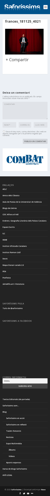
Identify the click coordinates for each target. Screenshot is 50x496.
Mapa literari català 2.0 (13, 265)
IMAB (5, 240)
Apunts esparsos (13, 462)
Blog (5, 412)
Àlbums (12, 450)
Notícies (9, 437)
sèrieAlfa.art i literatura (13, 284)
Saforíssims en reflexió (16, 424)
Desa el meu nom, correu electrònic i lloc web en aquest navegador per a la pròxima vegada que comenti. (24, 133)
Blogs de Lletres (10, 208)
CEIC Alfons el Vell (10, 214)
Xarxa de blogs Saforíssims (15, 469)
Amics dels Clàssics (11, 195)
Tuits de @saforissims (13, 308)
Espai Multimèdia (14, 443)
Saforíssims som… (11, 405)
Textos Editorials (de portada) (16, 399)
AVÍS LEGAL (7, 475)
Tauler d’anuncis (13, 431)
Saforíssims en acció (15, 418)
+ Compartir (17, 60)
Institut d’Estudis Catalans (15, 246)
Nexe (43, 489)
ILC (4, 233)
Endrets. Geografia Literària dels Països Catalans (24, 221)
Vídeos (12, 456)
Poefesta (7, 277)
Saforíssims (16, 489)
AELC (5, 189)
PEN (4, 271)
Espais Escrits (9, 227)
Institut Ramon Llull (12, 252)
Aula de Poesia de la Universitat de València (22, 202)
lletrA (5, 258)
